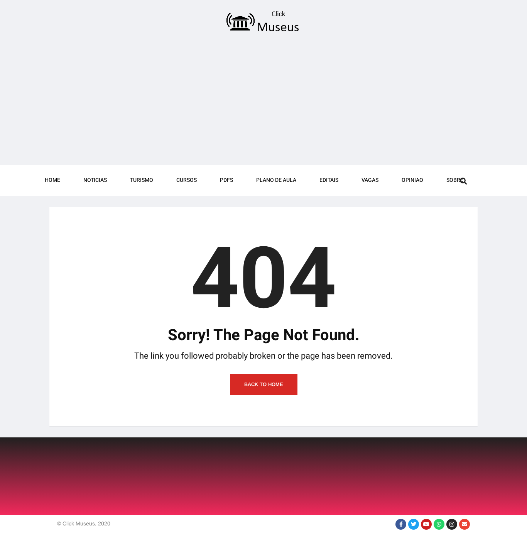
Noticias (95, 180)
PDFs (226, 180)
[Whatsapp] (439, 524)
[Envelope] (464, 524)
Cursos (186, 180)
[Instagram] (451, 524)
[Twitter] (413, 524)
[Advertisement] (263, 101)
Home (52, 180)
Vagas (369, 180)
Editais (328, 180)
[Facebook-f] (400, 524)
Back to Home (263, 384)
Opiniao (412, 180)
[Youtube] (426, 524)
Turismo (141, 180)
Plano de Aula (276, 180)
